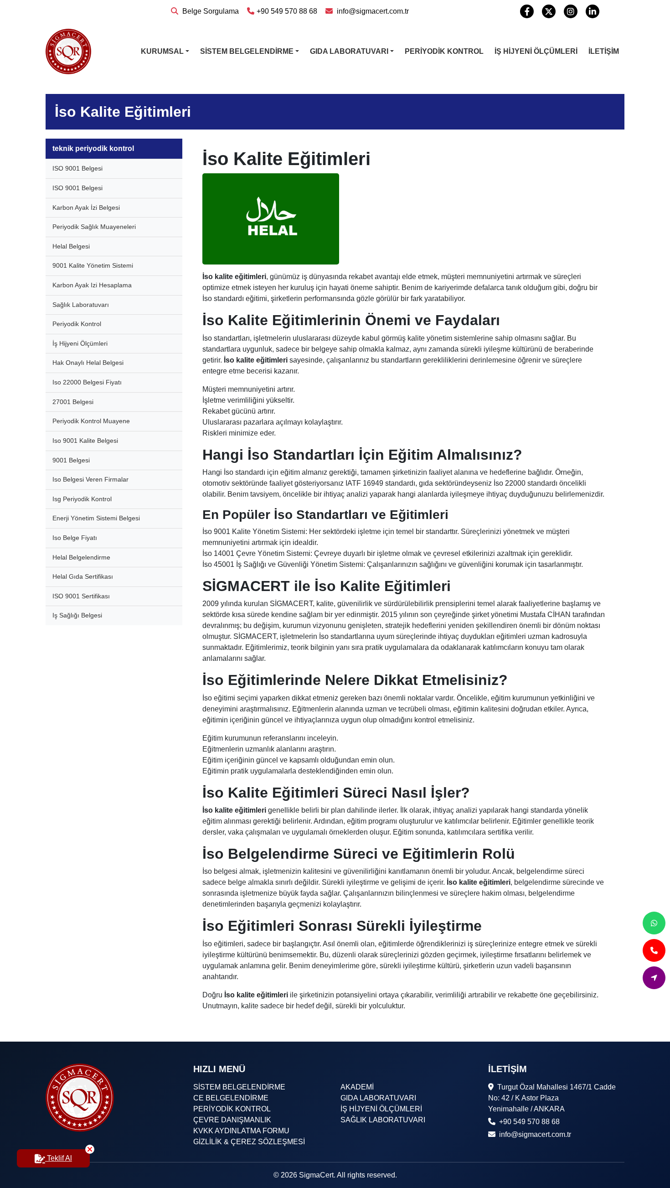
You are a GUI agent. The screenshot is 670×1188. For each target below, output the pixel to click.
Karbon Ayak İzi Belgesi (86, 207)
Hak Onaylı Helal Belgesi (88, 362)
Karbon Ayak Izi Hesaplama (92, 285)
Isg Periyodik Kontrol (82, 499)
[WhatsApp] (654, 923)
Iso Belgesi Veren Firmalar (90, 479)
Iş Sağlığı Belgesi (77, 615)
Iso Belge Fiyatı (74, 537)
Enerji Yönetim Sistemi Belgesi (96, 518)
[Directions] (654, 977)
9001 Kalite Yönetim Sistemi (92, 265)
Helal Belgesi (71, 246)
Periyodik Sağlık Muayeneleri (94, 226)
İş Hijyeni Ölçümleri (80, 343)
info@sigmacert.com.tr (372, 11)
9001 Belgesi (71, 460)
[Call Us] (654, 950)
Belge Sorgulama (209, 11)
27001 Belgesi (72, 401)
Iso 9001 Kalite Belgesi (85, 440)
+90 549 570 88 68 (287, 11)
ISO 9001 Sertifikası (81, 596)
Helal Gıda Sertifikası (82, 576)
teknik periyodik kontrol (93, 148)
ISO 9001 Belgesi (77, 168)
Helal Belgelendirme (81, 557)
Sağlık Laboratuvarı (80, 304)
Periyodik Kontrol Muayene (91, 421)
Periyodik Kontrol (76, 323)
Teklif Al (58, 1158)
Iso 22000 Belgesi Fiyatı (87, 382)
